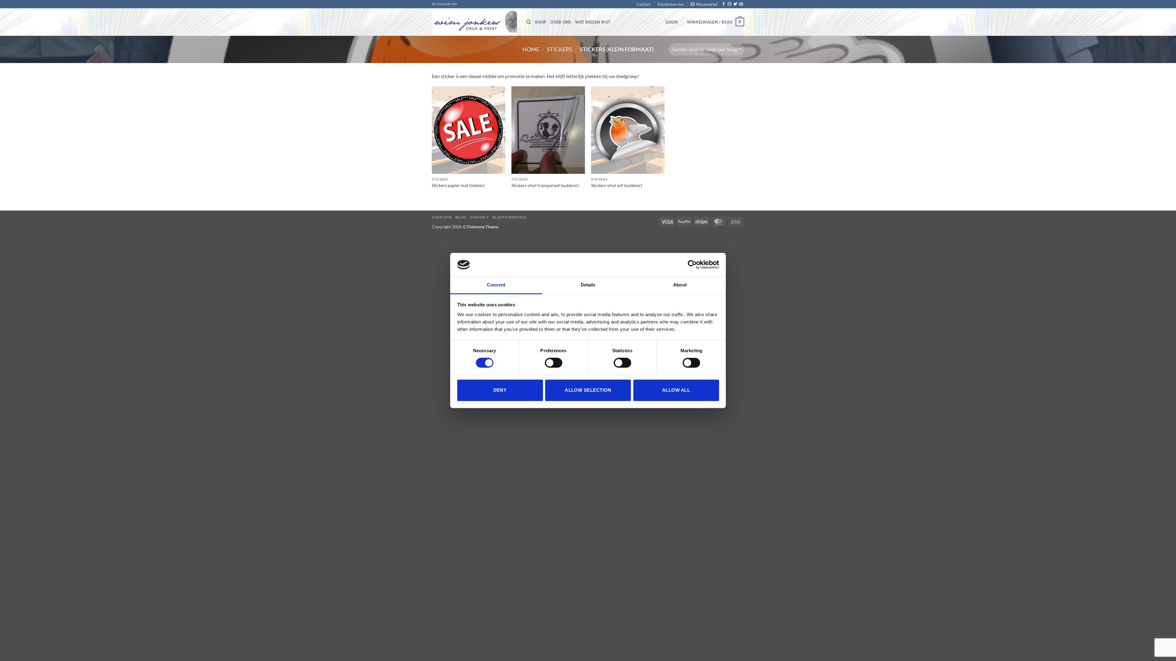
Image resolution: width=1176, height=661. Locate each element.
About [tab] (680, 284)
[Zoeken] (528, 22)
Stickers (559, 49)
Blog (460, 217)
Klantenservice (671, 4)
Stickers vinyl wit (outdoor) (616, 185)
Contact (643, 4)
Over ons (560, 22)
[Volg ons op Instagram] (729, 4)
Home (530, 49)
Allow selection (588, 390)
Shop (540, 22)
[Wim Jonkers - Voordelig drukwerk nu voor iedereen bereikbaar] (474, 22)
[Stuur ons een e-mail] (741, 4)
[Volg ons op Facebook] (724, 4)
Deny (500, 390)
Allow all (676, 390)
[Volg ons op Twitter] (735, 4)
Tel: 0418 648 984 (444, 4)
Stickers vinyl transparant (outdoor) (545, 185)
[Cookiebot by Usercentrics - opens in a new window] (692, 264)
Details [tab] (588, 284)
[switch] (553, 363)
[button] (704, 4)
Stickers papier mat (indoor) (458, 185)
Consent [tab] (496, 284)
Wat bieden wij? (592, 22)
